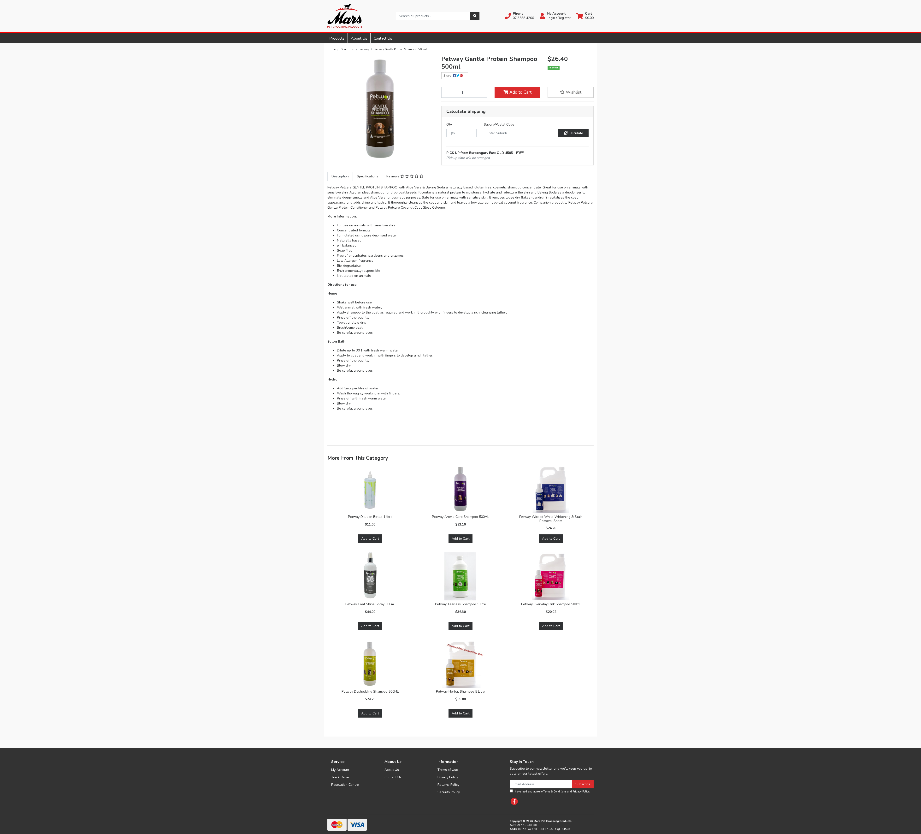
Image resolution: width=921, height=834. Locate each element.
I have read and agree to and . (551, 791)
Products (336, 38)
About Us (359, 38)
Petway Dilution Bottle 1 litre (370, 516)
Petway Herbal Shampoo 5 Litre (460, 691)
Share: (448, 76)
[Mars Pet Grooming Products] (344, 15)
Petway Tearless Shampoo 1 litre (460, 604)
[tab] (340, 176)
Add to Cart (519, 92)
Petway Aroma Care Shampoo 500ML (460, 516)
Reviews (393, 176)
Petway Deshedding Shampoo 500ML (370, 691)
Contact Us (383, 38)
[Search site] (475, 16)
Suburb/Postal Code (499, 124)
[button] (519, 16)
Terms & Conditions (554, 791)
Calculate (575, 133)
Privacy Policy (447, 777)
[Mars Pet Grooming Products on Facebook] (514, 801)
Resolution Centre (345, 784)
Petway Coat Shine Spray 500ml (370, 604)
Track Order (340, 777)
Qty (449, 124)
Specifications (367, 176)
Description (340, 176)
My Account (340, 770)
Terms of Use (447, 770)
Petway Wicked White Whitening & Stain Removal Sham (551, 518)
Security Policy (448, 792)
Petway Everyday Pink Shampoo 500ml (550, 604)
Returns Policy (448, 784)
